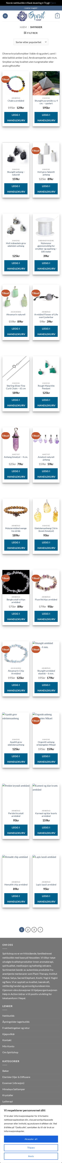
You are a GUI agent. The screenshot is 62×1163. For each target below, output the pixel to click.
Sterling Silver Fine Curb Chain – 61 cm (16, 387)
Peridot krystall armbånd (16, 814)
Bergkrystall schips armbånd (16, 601)
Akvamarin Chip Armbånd (16, 672)
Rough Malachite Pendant (46, 387)
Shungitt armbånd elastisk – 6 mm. (46, 672)
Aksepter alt (31, 1139)
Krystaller (7, 1095)
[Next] (40, 929)
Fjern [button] (53, 2)
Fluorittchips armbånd (46, 599)
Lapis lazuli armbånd (46, 884)
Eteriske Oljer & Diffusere (16, 1076)
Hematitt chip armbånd (16, 884)
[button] (5, 16)
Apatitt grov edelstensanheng (16, 743)
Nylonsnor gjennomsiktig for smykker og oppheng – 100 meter (46, 247)
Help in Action (10, 993)
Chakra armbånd (16, 100)
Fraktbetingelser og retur (16, 1027)
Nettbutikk (8, 1015)
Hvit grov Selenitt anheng (46, 173)
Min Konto (8, 1046)
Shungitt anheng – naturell (16, 173)
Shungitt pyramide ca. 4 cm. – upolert (46, 102)
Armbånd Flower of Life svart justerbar (46, 316)
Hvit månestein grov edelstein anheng (16, 244)
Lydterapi (7, 1101)
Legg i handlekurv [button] (16, 117)
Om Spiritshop (10, 1052)
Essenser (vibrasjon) (13, 1082)
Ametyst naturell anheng (46, 458)
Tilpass (31, 1147)
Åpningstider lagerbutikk (16, 1021)
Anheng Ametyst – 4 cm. (16, 457)
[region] (31, 1134)
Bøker (5, 1070)
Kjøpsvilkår (8, 1034)
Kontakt (6, 1040)
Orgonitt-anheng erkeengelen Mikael (46, 743)
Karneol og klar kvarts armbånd (46, 814)
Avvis (31, 1156)
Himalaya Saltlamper (13, 1089)
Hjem (23, 27)
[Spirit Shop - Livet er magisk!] (31, 16)
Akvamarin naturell (15, 314)
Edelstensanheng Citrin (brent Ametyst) (46, 529)
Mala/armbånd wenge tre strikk (16, 529)
